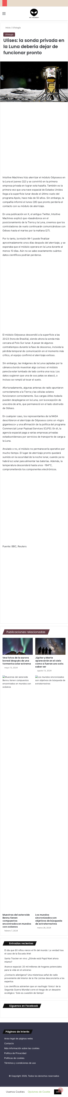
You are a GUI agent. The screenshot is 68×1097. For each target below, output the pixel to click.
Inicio (8, 27)
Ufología (16, 27)
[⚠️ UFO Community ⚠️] (34, 13)
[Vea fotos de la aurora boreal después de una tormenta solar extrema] (18, 646)
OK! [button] (57, 1092)
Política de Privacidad (15, 1053)
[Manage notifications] (60, 1090)
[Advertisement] (34, 140)
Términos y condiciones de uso (20, 1063)
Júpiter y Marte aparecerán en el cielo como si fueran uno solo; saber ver (49, 662)
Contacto (9, 1043)
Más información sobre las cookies (21, 1048)
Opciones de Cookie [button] (39, 1091)
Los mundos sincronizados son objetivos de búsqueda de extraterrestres (48, 919)
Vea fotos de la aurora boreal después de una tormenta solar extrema (17, 660)
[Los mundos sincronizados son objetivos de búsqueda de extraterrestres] (50, 793)
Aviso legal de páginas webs (18, 1038)
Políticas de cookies (14, 1058)
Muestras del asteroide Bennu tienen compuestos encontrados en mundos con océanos (17, 920)
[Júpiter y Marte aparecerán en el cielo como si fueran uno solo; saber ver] (50, 646)
